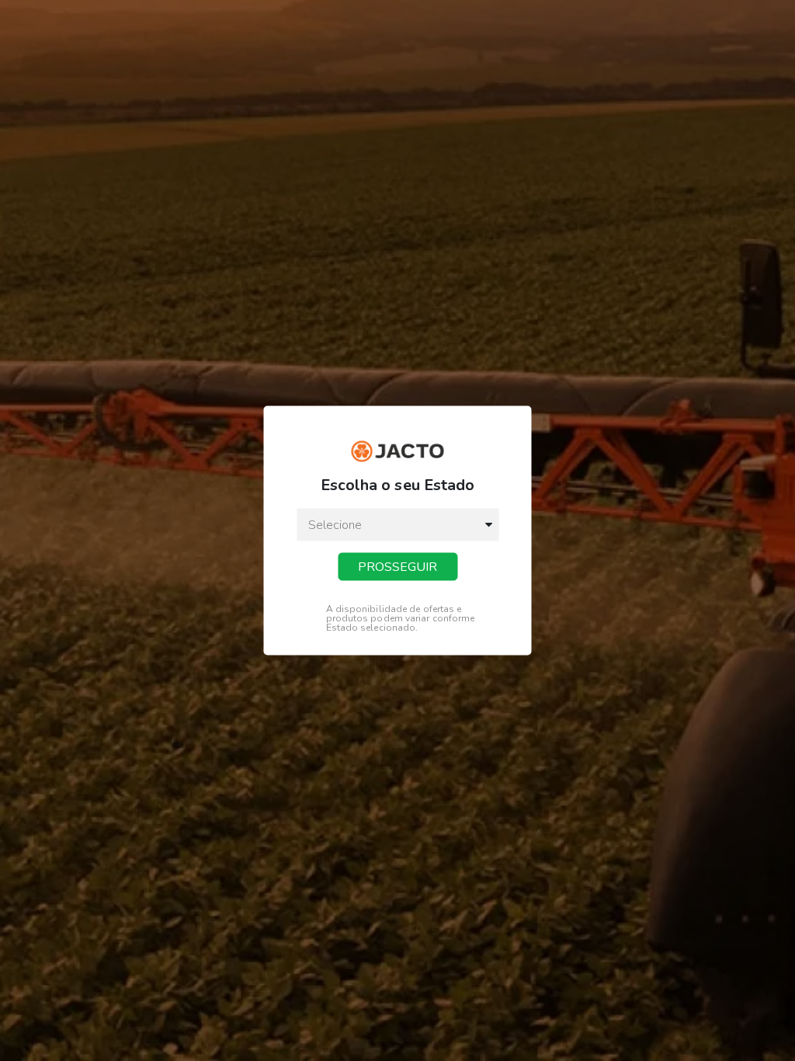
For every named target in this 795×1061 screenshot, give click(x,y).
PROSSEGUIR (397, 566)
